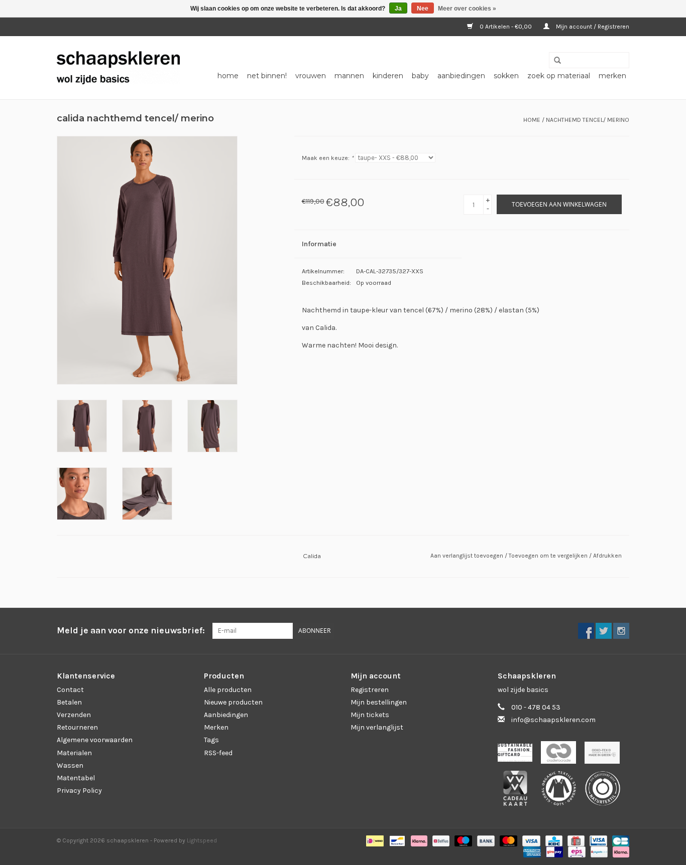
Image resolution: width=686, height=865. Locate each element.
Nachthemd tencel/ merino (587, 119)
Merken (612, 75)
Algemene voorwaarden (95, 740)
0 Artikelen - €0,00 (505, 26)
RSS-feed (218, 753)
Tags (211, 740)
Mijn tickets (370, 715)
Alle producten (228, 689)
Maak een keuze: (328, 157)
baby (420, 75)
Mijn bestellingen (379, 702)
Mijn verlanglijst (377, 727)
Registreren (370, 689)
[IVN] (606, 791)
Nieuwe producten (233, 702)
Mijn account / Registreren (591, 26)
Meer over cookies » (467, 8)
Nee (422, 8)
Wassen (70, 765)
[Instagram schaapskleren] (621, 631)
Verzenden (74, 715)
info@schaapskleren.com (553, 720)
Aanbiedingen (226, 715)
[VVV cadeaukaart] (519, 791)
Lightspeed (202, 840)
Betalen (69, 702)
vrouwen (310, 75)
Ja (398, 8)
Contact (70, 689)
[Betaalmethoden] (374, 840)
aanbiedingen (461, 75)
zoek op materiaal (558, 75)
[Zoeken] (554, 60)
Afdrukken (607, 555)
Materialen (74, 753)
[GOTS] (563, 791)
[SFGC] (519, 755)
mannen (349, 75)
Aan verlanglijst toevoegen (467, 555)
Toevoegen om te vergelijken (549, 555)
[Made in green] (606, 755)
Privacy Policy (79, 790)
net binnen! (267, 75)
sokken (506, 75)
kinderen (388, 75)
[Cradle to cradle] (563, 755)
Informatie (319, 244)
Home (228, 75)
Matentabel (76, 778)
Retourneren (77, 727)
